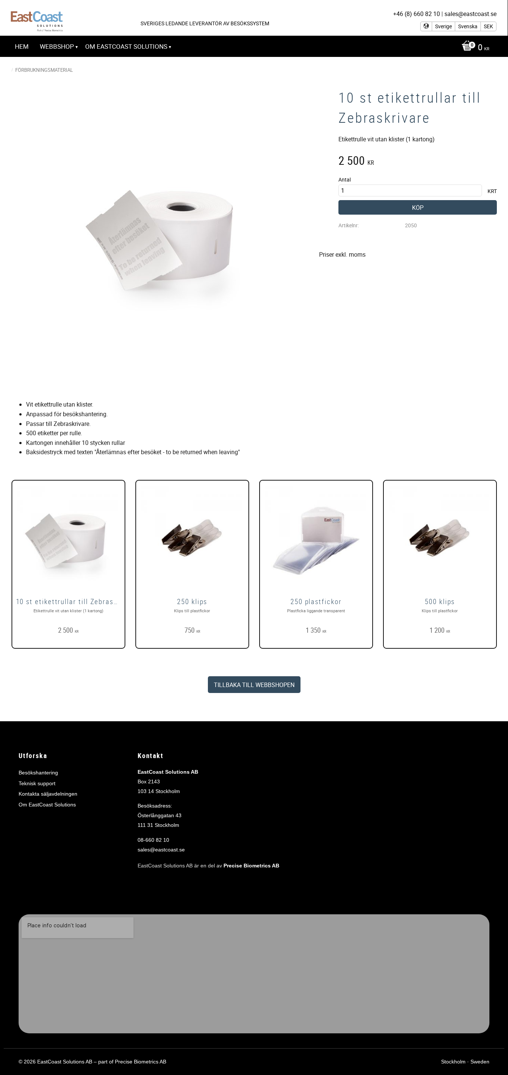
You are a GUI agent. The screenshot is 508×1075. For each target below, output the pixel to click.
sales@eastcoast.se (161, 850)
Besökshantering (38, 773)
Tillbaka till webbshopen (254, 685)
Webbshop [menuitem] (57, 46)
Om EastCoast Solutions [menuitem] (126, 46)
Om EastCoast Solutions (47, 805)
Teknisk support (37, 783)
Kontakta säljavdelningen (48, 794)
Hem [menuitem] (22, 46)
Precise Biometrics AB (251, 866)
